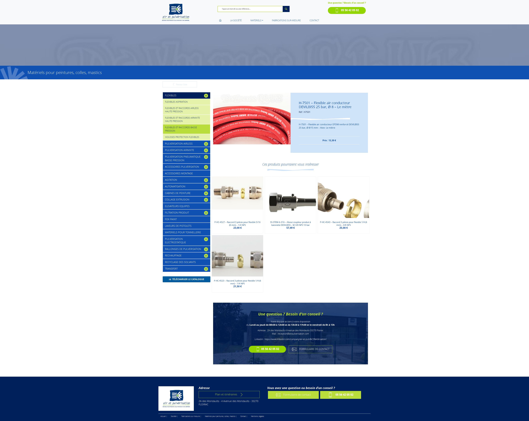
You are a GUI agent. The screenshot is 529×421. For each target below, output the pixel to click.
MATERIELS (255, 20)
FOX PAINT (171, 219)
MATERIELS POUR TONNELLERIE (183, 232)
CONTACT (314, 20)
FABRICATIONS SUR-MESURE (286, 20)
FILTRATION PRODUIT (177, 212)
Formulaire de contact (297, 394)
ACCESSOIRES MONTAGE (179, 173)
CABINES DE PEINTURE (178, 193)
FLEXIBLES (170, 95)
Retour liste (181, 84)
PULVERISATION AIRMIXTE (179, 150)
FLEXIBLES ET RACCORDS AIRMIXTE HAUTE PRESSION (182, 119)
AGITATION (171, 179)
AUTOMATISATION (175, 186)
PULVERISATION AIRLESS (179, 143)
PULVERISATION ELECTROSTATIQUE (175, 240)
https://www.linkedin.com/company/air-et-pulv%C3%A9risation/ (295, 339)
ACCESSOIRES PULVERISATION (182, 166)
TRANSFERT (171, 268)
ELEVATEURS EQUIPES (177, 206)
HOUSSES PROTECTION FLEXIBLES (182, 137)
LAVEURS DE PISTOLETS (178, 225)
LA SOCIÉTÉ (236, 20)
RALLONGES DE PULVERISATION (183, 249)
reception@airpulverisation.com (293, 333)
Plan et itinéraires (226, 394)
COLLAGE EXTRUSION (177, 199)
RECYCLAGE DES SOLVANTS (180, 262)
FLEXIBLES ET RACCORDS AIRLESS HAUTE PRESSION (182, 110)
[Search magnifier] (286, 9)
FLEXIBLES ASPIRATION (176, 101)
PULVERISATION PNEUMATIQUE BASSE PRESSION (183, 158)
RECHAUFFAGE (173, 255)
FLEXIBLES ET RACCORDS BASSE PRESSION (181, 129)
